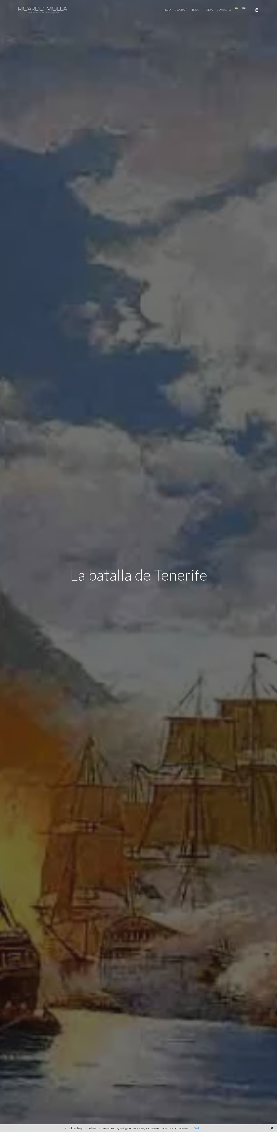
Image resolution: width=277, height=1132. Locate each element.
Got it (198, 1128)
